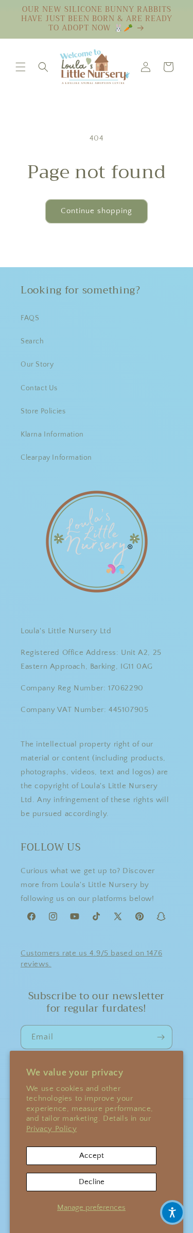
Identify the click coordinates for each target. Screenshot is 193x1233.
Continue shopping (96, 210)
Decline (91, 1181)
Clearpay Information (56, 458)
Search (32, 341)
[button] (20, 67)
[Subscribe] (160, 1037)
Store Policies (43, 411)
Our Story (37, 364)
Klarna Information (52, 434)
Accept (91, 1155)
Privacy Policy (51, 1128)
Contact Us (39, 388)
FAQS (30, 318)
